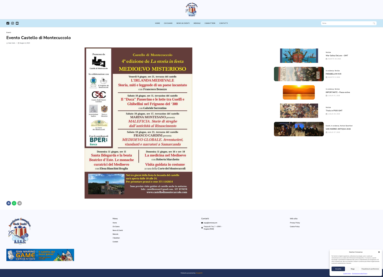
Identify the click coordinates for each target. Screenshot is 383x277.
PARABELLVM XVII (333, 74)
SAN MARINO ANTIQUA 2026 (338, 129)
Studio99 (199, 273)
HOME (157, 23)
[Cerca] (374, 23)
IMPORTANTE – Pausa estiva (338, 92)
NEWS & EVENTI (183, 23)
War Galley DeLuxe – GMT (337, 55)
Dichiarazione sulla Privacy (359, 273)
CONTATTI (223, 23)
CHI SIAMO (168, 23)
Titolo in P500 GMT (334, 110)
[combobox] (346, 23)
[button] (379, 252)
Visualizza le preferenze (370, 269)
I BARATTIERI (210, 23)
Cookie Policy (347, 273)
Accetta (338, 269)
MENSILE (197, 23)
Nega (353, 269)
